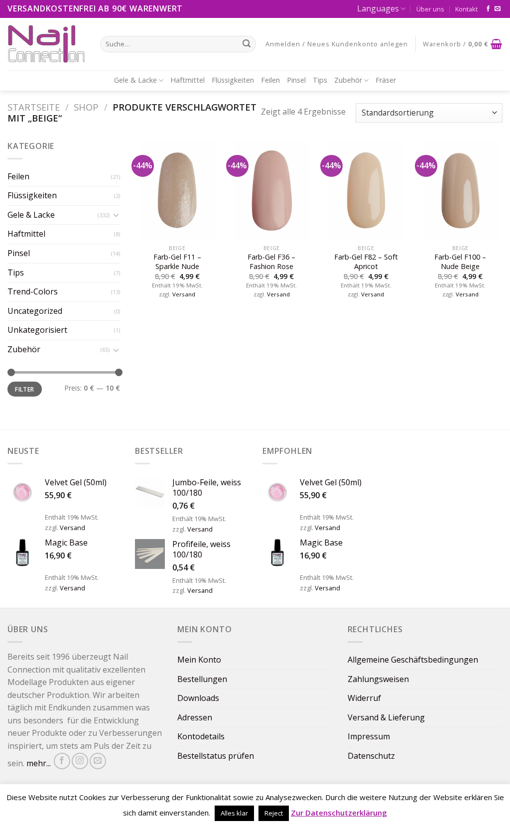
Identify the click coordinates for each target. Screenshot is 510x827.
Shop (86, 107)
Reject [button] (273, 813)
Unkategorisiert (37, 329)
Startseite (33, 107)
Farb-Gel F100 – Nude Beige (460, 262)
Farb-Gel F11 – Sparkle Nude (177, 262)
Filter (24, 389)
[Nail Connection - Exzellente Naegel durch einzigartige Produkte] (46, 43)
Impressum (369, 736)
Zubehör (348, 80)
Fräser (386, 80)
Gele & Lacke (135, 80)
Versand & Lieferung (386, 717)
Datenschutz (371, 755)
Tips (320, 80)
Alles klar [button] (234, 813)
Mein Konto (199, 659)
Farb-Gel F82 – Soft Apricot (366, 262)
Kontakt (466, 8)
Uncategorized (34, 310)
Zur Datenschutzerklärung (339, 813)
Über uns (430, 8)
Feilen (270, 80)
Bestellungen (202, 679)
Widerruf (364, 697)
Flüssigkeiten (233, 80)
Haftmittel (187, 80)
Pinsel (296, 80)
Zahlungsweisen (378, 679)
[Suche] (246, 43)
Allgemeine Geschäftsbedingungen (413, 659)
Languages (378, 8)
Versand (183, 294)
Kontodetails (201, 736)
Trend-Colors (32, 291)
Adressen (194, 717)
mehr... (38, 763)
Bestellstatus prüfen (215, 755)
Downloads (198, 697)
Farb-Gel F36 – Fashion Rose (271, 262)
